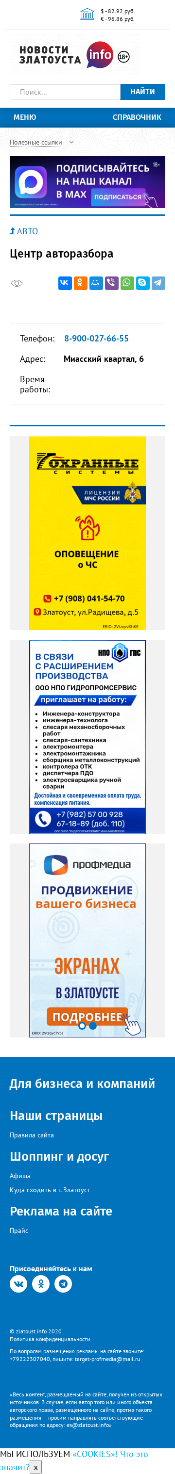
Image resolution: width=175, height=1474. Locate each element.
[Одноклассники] (81, 283)
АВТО (27, 231)
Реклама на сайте (61, 1211)
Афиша (20, 1175)
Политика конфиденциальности (50, 1339)
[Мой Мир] (96, 283)
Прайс (19, 1230)
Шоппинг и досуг (59, 1156)
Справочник (137, 117)
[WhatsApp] (127, 283)
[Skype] (143, 283)
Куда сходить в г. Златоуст (50, 1189)
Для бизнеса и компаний (82, 1083)
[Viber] (112, 283)
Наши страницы (56, 1115)
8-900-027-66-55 (96, 338)
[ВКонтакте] (65, 283)
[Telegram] (158, 283)
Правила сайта (32, 1135)
